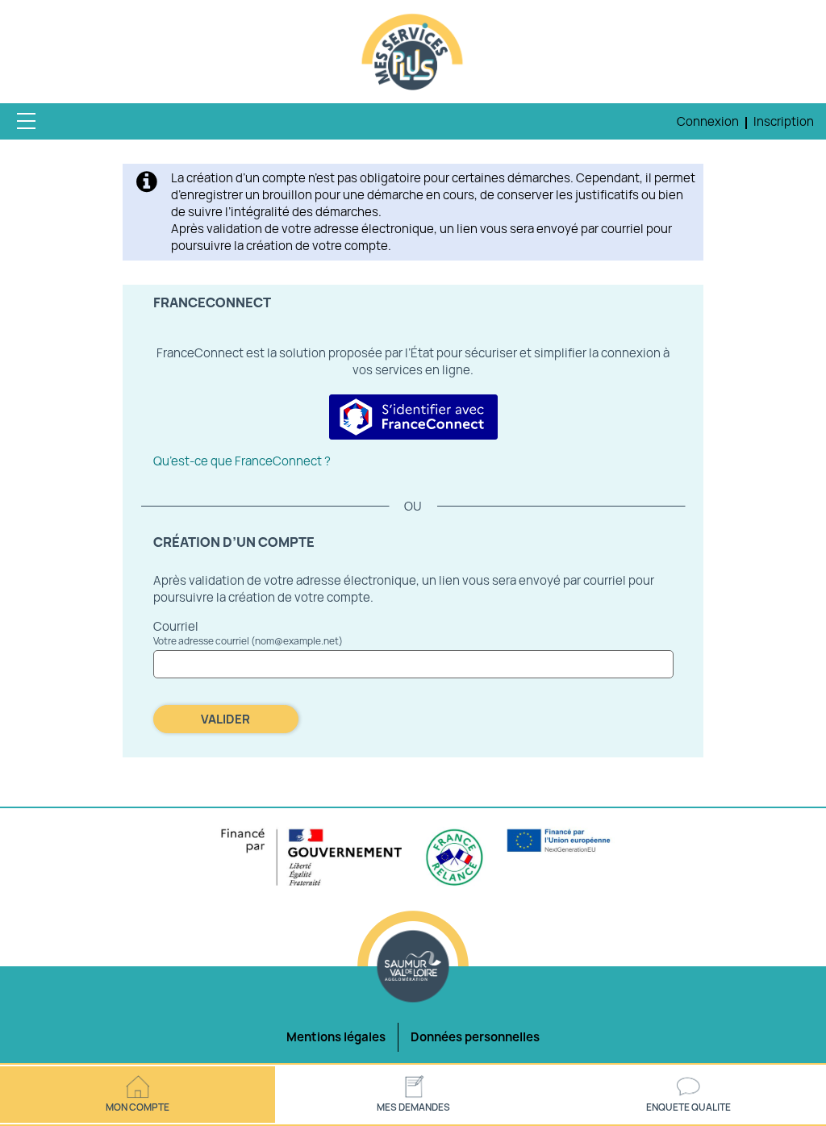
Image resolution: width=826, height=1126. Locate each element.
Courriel (175, 626)
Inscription (783, 121)
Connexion (708, 121)
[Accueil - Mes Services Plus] (413, 52)
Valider (225, 719)
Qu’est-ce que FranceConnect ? (242, 460)
